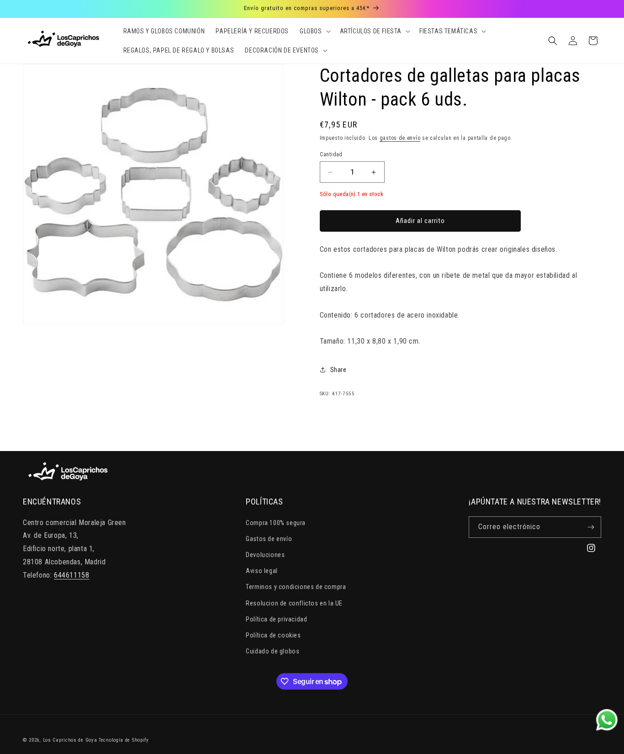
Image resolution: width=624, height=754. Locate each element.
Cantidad (331, 154)
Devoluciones (265, 554)
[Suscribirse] (591, 527)
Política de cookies (273, 635)
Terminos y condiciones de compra (296, 586)
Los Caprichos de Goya (70, 740)
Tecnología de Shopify (124, 740)
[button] (314, 31)
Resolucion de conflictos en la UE (294, 603)
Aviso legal (262, 570)
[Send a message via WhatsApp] (606, 720)
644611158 (71, 575)
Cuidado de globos (272, 651)
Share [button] (338, 369)
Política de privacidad (276, 619)
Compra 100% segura (276, 522)
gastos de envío (400, 138)
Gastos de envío (269, 538)
